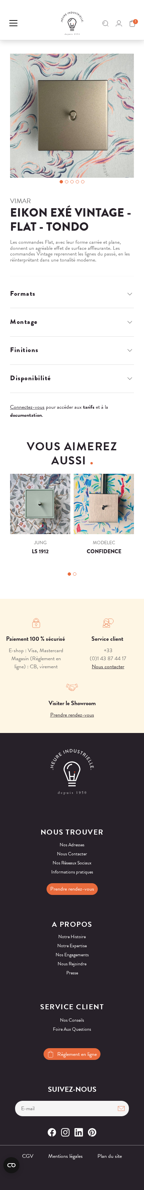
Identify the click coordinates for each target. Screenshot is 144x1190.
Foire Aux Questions (72, 1029)
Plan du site (109, 1156)
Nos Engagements (72, 954)
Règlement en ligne (77, 1054)
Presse (72, 972)
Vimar (20, 201)
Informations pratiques (72, 871)
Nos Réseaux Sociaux (72, 862)
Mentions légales (65, 1156)
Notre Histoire (72, 936)
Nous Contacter (72, 853)
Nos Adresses (72, 844)
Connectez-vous (27, 407)
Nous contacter (108, 667)
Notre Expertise (72, 945)
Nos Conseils (72, 1020)
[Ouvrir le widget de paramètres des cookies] (11, 1165)
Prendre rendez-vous (72, 715)
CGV (27, 1156)
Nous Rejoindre (72, 963)
